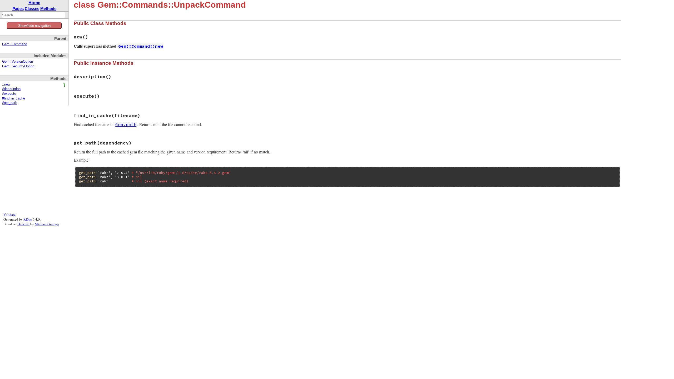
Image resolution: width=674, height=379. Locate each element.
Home (34, 3)
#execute (9, 94)
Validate (9, 214)
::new (6, 84)
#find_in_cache (13, 98)
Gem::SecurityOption (18, 66)
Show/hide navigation (34, 26)
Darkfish (23, 224)
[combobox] (33, 15)
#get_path (9, 103)
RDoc (27, 219)
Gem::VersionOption (17, 61)
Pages (18, 8)
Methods (48, 8)
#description (11, 89)
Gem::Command (14, 44)
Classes (32, 8)
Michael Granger (47, 224)
